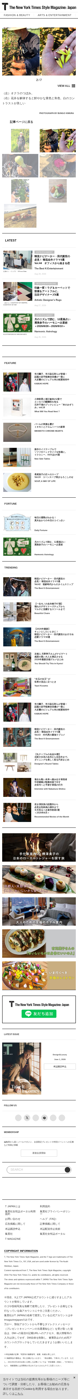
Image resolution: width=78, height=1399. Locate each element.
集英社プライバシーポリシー (55, 1212)
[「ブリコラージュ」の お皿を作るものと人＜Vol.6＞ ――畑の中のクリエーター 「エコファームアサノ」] (39, 122)
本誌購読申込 (59, 1066)
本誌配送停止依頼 (50, 1229)
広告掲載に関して (15, 1223)
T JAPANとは (12, 1206)
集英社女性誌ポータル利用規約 (20, 1212)
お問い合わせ (12, 1219)
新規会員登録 (39, 1153)
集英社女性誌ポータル (52, 1233)
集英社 (9, 1233)
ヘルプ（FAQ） (49, 1219)
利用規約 (45, 1206)
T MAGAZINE (13, 1239)
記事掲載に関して (50, 1223)
